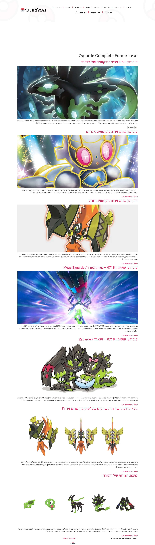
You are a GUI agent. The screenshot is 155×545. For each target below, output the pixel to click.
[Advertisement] (77, 37)
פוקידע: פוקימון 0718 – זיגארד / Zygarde (108, 339)
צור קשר (107, 7)
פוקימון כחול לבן (80, 12)
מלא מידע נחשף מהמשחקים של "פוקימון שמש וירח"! (100, 408)
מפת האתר (117, 7)
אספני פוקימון (95, 12)
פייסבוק (97, 7)
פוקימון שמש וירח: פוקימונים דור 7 (113, 200)
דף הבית (129, 7)
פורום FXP (108, 12)
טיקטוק (67, 7)
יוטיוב (88, 7)
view (135, 197)
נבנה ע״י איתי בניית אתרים (69, 539)
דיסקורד (58, 7)
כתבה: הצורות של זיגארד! (120, 475)
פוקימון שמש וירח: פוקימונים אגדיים (112, 131)
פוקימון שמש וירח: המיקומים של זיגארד (109, 62)
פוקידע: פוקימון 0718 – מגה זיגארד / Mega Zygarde (100, 267)
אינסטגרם (78, 7)
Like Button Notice (127, 197)
